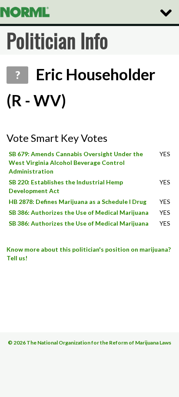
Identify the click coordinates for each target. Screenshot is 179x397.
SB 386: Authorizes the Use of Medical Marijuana (79, 212)
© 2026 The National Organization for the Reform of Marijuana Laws (89, 342)
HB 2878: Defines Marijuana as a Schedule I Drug (77, 201)
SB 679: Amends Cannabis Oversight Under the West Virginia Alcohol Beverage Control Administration (76, 162)
